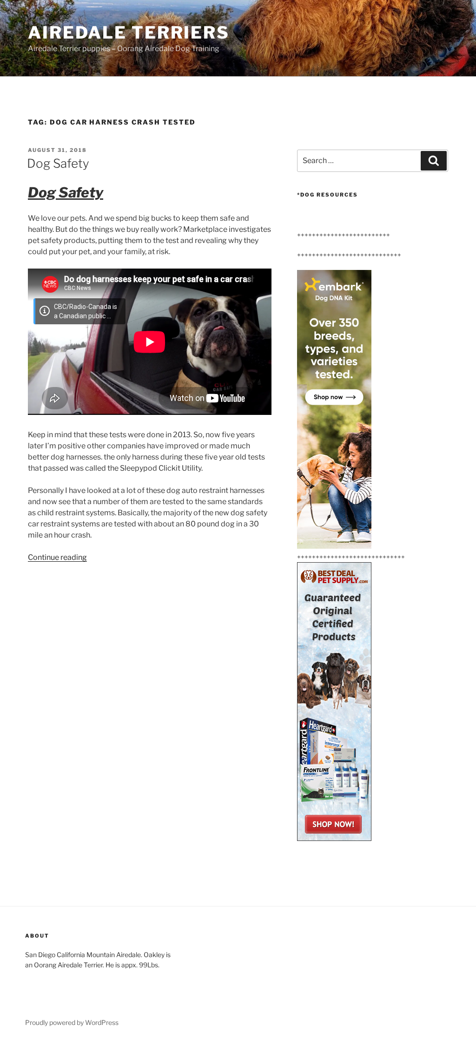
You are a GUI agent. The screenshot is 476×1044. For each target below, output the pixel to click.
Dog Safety (58, 163)
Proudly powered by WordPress (72, 1022)
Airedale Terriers (129, 32)
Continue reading (57, 557)
